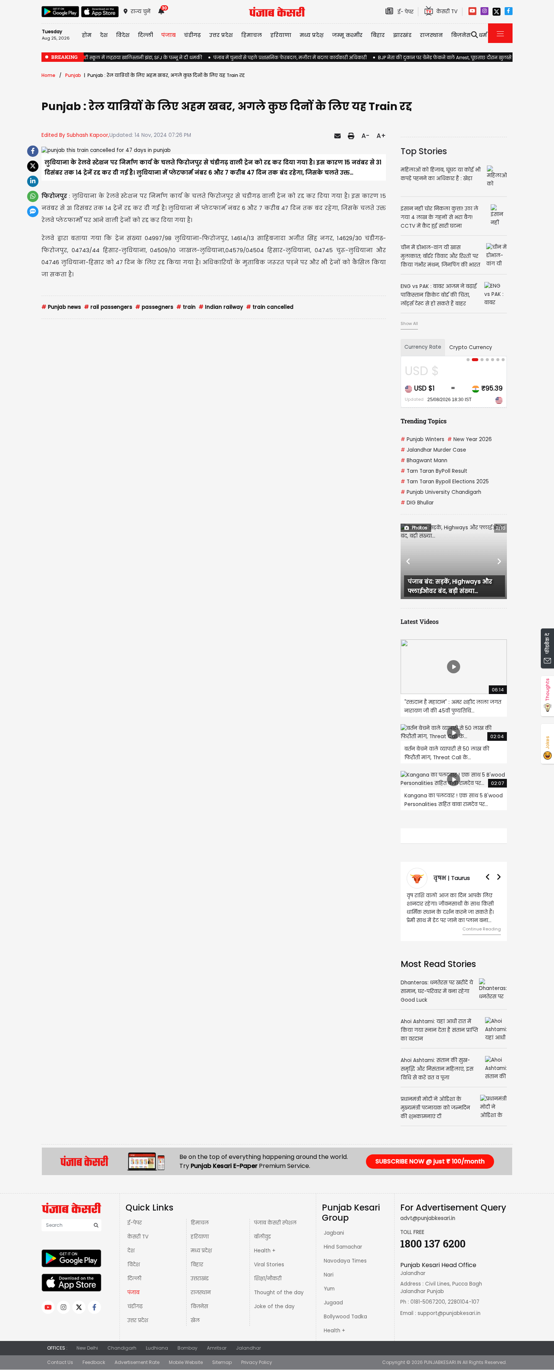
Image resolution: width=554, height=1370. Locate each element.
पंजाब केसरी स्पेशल (275, 1222)
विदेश (133, 1264)
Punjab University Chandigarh (441, 492)
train (186, 307)
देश (131, 1250)
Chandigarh (121, 1348)
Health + (264, 1250)
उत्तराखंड (200, 1278)
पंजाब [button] (168, 35)
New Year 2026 (469, 439)
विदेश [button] (123, 35)
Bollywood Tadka (345, 1316)
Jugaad (333, 1302)
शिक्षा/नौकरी (268, 1278)
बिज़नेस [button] (461, 35)
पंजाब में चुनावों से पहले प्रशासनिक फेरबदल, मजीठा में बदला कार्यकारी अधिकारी (290, 57)
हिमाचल (200, 1222)
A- (365, 135)
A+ (381, 135)
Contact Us (60, 1362)
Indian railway (221, 307)
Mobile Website (186, 1362)
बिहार (378, 35)
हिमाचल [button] (251, 35)
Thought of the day (279, 1292)
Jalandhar (248, 1348)
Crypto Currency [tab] (470, 347)
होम (87, 35)
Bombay (187, 1348)
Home (48, 75)
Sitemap (222, 1362)
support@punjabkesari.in (449, 1313)
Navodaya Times (345, 1260)
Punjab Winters (422, 439)
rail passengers (108, 307)
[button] (408, 561)
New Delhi (87, 1348)
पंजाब (133, 1292)
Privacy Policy (256, 1362)
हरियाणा (200, 1236)
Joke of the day (274, 1306)
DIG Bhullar (417, 502)
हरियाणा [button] (280, 35)
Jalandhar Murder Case (433, 450)
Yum (329, 1288)
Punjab (73, 75)
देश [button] (104, 35)
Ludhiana (157, 1348)
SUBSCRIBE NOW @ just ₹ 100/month (430, 1161)
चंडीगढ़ (134, 1306)
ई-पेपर (134, 1222)
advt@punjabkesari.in (427, 1218)
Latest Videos (420, 621)
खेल (195, 1320)
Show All (409, 323)
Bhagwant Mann (424, 460)
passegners (154, 307)
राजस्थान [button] (431, 35)
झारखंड (402, 35)
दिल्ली (145, 35)
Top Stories (424, 151)
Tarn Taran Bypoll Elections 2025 (445, 481)
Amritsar (216, 1348)
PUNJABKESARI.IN (442, 1362)
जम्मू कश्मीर (347, 35)
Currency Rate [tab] (422, 347)
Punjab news (61, 307)
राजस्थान (201, 1292)
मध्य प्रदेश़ (312, 35)
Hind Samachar (343, 1246)
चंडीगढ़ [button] (192, 35)
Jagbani (334, 1233)
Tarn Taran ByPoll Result (434, 471)
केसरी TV (137, 1236)
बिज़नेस (199, 1306)
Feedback (94, 1362)
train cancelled (270, 307)
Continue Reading (481, 929)
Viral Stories (269, 1264)
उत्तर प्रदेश (221, 35)
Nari (329, 1274)
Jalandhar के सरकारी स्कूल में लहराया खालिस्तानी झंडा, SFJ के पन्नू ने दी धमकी (121, 57)
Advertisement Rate (137, 1362)
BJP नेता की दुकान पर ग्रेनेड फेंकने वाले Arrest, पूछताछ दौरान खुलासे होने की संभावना (460, 57)
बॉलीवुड (262, 1236)
